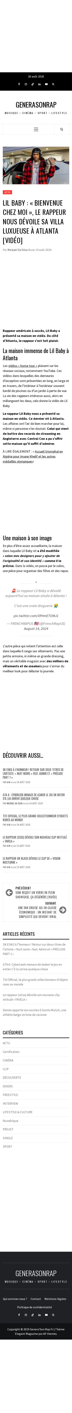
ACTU (7, 192)
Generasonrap (36, 104)
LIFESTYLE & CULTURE (17, 1112)
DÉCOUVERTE (12, 1078)
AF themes (50, 1333)
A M (9, 782)
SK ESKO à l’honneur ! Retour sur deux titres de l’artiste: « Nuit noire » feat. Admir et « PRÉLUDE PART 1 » (33, 773)
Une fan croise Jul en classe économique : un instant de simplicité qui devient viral (37, 910)
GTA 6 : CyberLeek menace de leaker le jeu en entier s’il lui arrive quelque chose (34, 797)
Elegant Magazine (26, 1333)
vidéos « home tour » (22, 366)
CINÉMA (8, 1060)
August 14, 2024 (36, 628)
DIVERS (8, 1086)
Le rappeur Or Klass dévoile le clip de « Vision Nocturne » (31, 860)
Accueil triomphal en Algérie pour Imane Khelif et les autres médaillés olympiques (33, 456)
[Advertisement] (36, 36)
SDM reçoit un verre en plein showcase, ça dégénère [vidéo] (36, 892)
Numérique (10, 1121)
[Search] (61, 129)
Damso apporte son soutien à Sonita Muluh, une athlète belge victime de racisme (34, 1012)
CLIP (6, 1069)
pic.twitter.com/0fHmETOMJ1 (36, 615)
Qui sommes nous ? (15, 1299)
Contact (36, 1299)
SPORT (7, 1147)
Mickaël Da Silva (18, 250)
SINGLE (8, 1138)
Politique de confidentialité (34, 1307)
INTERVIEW (10, 1104)
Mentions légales (55, 1299)
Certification (11, 1052)
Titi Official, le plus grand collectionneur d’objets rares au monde (35, 818)
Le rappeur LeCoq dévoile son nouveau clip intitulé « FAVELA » (35, 839)
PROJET (8, 1129)
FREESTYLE (10, 1095)
